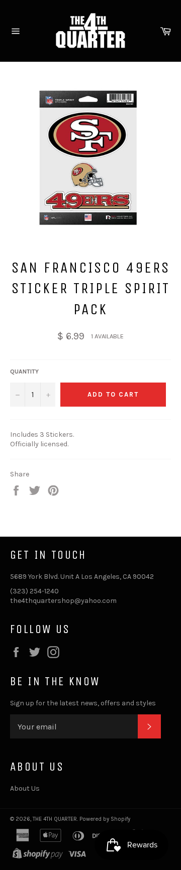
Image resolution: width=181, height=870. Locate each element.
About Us (25, 788)
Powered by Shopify (104, 819)
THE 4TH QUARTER (55, 819)
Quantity (24, 371)
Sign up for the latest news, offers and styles (83, 703)
